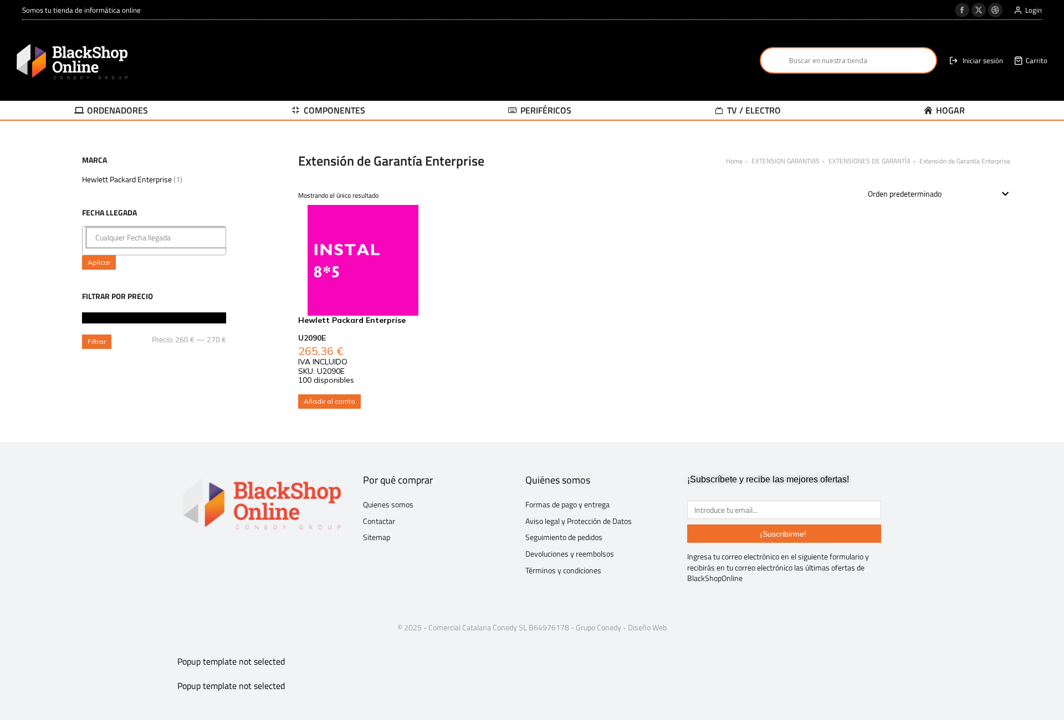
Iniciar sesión (983, 60)
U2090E (312, 338)
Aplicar (99, 262)
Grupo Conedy (598, 627)
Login (1033, 10)
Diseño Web (647, 627)
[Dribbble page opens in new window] (995, 10)
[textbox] (156, 238)
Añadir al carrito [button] (329, 401)
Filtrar (97, 341)
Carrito (1036, 60)
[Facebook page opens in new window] (962, 10)
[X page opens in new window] (978, 10)
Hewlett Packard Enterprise (127, 179)
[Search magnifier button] (773, 60)
